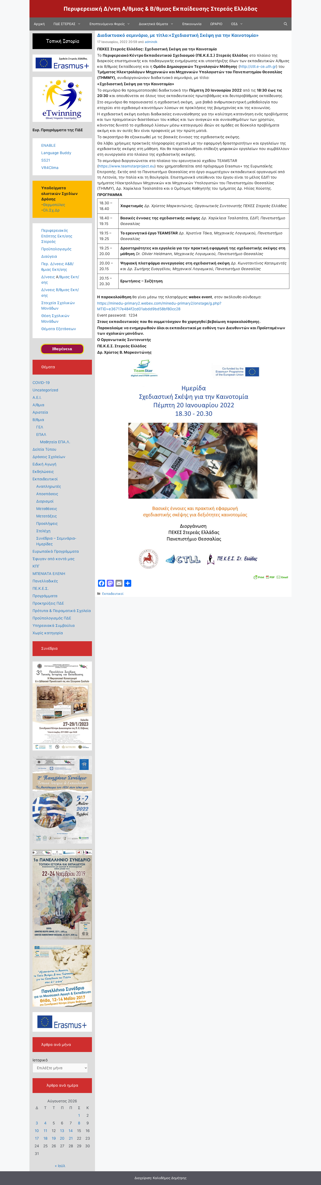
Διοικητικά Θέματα (153, 24)
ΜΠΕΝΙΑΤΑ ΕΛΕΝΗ (49, 573)
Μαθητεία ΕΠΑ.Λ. (55, 442)
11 (45, 1131)
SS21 (45, 160)
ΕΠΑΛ (41, 434)
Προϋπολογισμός (56, 249)
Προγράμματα (45, 596)
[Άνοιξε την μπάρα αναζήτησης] (286, 24)
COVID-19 (41, 382)
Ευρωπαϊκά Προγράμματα (56, 551)
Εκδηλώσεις (43, 471)
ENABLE (48, 145)
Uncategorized (45, 390)
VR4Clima (50, 167)
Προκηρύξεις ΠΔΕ (48, 603)
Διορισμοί (45, 501)
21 (71, 1138)
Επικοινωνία (192, 24)
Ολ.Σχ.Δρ (51, 210)
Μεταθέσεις (46, 508)
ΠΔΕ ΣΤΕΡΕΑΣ (64, 24)
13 (62, 1131)
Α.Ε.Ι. (37, 397)
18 (45, 1138)
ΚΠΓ (36, 566)
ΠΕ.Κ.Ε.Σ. (41, 588)
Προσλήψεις (47, 523)
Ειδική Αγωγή (44, 464)
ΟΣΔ (234, 24)
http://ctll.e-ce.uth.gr (258, 66)
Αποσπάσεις (47, 494)
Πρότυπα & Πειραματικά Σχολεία (62, 611)
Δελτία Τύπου (44, 449)
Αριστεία (40, 412)
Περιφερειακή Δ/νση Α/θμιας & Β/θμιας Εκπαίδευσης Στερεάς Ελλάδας (160, 8)
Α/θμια (38, 405)
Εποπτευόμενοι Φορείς (107, 24)
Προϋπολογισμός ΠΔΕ (52, 618)
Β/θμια (38, 420)
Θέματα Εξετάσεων (58, 329)
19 (54, 1138)
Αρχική (39, 24)
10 (37, 1131)
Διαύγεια (49, 256)
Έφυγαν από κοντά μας (53, 559)
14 (71, 1131)
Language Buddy (56, 153)
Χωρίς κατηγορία (48, 633)
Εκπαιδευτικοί (112, 593)
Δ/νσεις (48, 277)
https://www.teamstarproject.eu (126, 166)
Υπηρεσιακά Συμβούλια (54, 625)
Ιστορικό (40, 1060)
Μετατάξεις (46, 516)
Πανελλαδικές (45, 581)
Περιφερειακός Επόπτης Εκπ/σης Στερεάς (56, 236)
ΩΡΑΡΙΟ (216, 24)
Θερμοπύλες (54, 205)
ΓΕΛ (39, 427)
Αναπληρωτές (48, 486)
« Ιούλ (60, 1166)
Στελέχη (43, 531)
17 (37, 1138)
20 (62, 1138)
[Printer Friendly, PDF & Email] (270, 577)
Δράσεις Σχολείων (49, 457)
